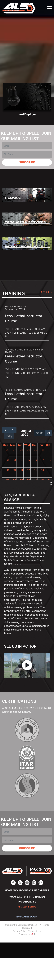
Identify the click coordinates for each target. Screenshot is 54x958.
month (39, 433)
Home (8, 890)
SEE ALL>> (46, 292)
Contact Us (29, 890)
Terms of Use (34, 931)
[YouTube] (27, 882)
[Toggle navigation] (49, 8)
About (16, 890)
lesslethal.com (21, 8)
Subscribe (27, 162)
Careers (43, 890)
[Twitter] (20, 882)
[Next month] (12, 430)
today (9, 436)
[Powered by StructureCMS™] (34, 934)
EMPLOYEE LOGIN (27, 916)
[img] (51, 483)
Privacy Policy (19, 931)
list (48, 433)
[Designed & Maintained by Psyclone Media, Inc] (32, 934)
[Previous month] (5, 430)
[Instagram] (34, 882)
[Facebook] (13, 882)
